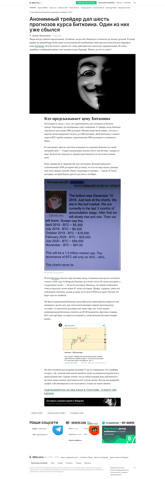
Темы (52, 463)
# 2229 (76, 413)
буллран (55, 278)
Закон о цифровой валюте (69, 457)
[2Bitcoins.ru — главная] (36, 3)
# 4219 (37, 413)
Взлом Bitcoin (74, 8)
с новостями (39, 429)
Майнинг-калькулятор (86, 3)
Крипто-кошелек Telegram (119, 457)
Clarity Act (53, 8)
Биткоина (39, 46)
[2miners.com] (76, 422)
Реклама (119, 3)
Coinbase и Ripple (86, 457)
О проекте (69, 463)
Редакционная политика (117, 467)
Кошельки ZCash (124, 8)
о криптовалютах (40, 434)
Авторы (60, 463)
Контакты (127, 3)
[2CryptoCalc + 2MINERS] (118, 431)
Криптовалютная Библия (106, 2)
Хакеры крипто (86, 8)
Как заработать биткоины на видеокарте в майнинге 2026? (51, 12)
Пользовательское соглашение (119, 472)
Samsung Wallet (111, 8)
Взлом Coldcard (98, 8)
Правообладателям (115, 474)
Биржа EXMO (42, 8)
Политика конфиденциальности (119, 470)
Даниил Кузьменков (41, 35)
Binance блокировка (101, 457)
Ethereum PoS (63, 8)
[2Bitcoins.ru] (38, 457)
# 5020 (56, 413)
